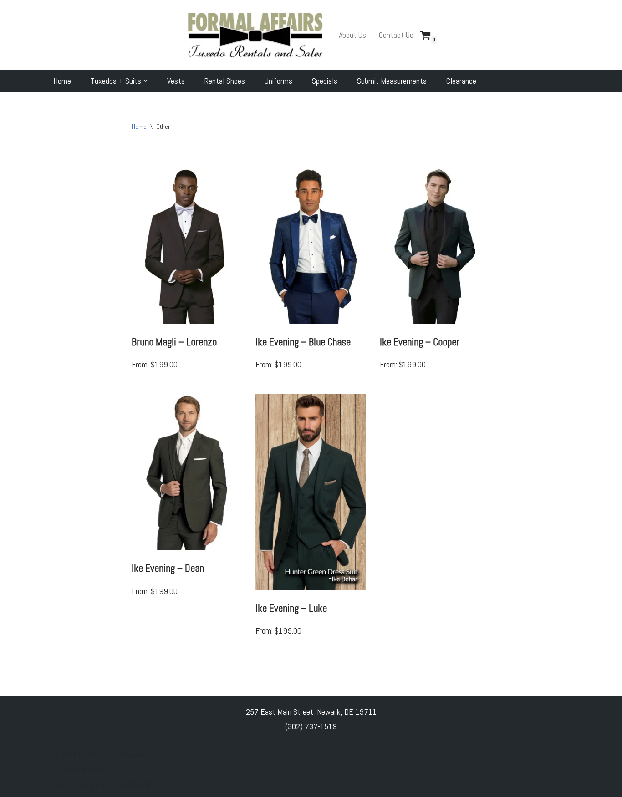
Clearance (461, 81)
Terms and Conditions (132, 784)
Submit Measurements (392, 81)
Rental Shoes (224, 81)
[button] (145, 81)
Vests (176, 81)
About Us (352, 35)
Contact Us (396, 35)
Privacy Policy (73, 784)
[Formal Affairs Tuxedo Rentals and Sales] (255, 35)
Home (62, 81)
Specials (324, 81)
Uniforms (278, 81)
